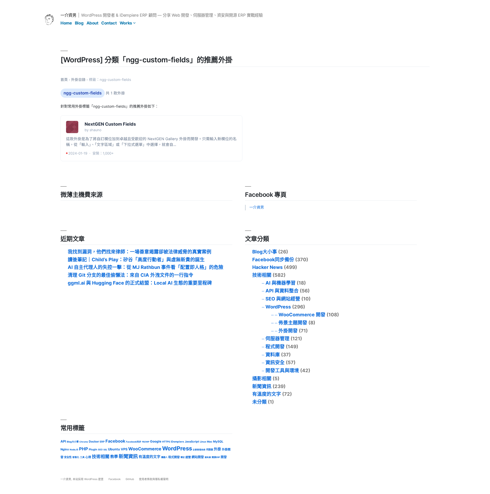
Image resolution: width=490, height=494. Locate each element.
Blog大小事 (264, 252)
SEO (100, 449)
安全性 (68, 457)
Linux (203, 441)
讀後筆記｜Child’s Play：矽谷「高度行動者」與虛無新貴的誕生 (136, 259)
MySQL (218, 441)
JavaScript (192, 441)
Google (155, 441)
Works (126, 22)
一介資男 (68, 15)
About (92, 22)
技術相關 (261, 275)
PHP (83, 448)
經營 (188, 457)
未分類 (259, 402)
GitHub (130, 479)
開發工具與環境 (282, 370)
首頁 (64, 79)
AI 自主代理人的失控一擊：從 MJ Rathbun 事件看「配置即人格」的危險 (145, 267)
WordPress (278, 307)
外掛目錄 (78, 79)
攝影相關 (261, 378)
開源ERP (216, 457)
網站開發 (198, 457)
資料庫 (272, 354)
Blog (79, 22)
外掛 (217, 449)
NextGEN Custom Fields (110, 124)
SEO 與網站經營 (282, 299)
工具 (82, 457)
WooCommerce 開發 (301, 314)
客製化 (75, 457)
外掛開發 (288, 331)
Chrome (83, 441)
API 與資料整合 (282, 291)
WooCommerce (144, 449)
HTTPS (166, 441)
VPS (124, 449)
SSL (105, 449)
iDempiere (177, 441)
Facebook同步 (133, 441)
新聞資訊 (261, 386)
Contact (109, 22)
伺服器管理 (277, 338)
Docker (94, 441)
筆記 (182, 457)
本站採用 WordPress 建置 (88, 479)
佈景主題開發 (292, 323)
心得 (88, 457)
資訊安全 (275, 362)
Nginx (64, 449)
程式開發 (275, 346)
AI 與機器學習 (280, 283)
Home (66, 22)
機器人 (164, 457)
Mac (209, 441)
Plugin (93, 449)
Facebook (115, 441)
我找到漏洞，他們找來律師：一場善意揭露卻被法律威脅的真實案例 (139, 252)
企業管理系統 (199, 449)
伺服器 (209, 449)
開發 (224, 457)
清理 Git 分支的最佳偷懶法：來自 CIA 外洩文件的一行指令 (130, 275)
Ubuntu (114, 449)
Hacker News (267, 267)
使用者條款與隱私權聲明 (153, 479)
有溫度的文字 (266, 394)
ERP (102, 441)
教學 (114, 456)
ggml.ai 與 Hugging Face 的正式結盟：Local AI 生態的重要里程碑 (140, 283)
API (63, 441)
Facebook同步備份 (273, 259)
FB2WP (145, 441)
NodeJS (74, 449)
